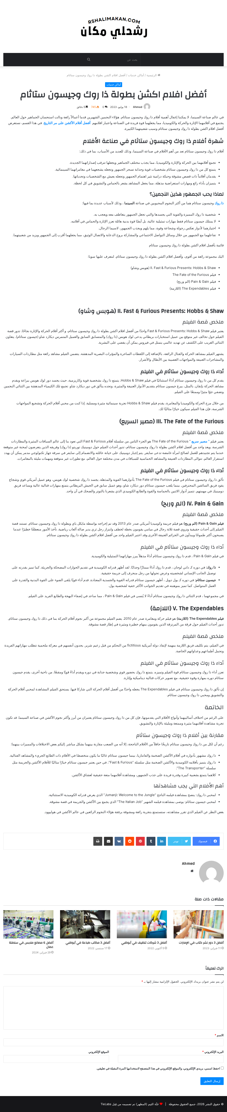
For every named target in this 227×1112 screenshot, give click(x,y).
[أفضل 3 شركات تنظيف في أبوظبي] (142, 924)
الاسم (219, 1035)
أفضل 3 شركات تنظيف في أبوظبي (144, 943)
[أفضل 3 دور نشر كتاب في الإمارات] (199, 924)
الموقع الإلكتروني (98, 1052)
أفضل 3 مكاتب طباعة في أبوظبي (88, 943)
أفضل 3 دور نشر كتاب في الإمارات (201, 943)
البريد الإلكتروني (213, 1052)
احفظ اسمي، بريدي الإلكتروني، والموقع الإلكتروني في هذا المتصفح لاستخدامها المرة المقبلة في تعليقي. (158, 1068)
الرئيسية (152, 75)
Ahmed (137, 107)
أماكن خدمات (136, 75)
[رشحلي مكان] (113, 26)
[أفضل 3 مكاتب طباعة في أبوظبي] (85, 924)
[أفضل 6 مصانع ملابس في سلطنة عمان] (28, 924)
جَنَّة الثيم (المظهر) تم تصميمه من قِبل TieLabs (130, 1104)
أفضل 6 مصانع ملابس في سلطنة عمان (31, 945)
